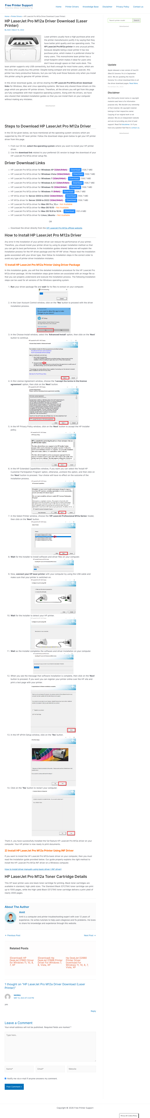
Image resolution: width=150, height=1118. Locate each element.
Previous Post (12, 935)
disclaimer (125, 124)
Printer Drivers (72, 7)
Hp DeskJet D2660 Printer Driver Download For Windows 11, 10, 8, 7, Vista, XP (77, 962)
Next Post (90, 935)
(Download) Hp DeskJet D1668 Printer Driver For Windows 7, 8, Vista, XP (50, 961)
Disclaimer (107, 7)
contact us (135, 128)
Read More (133, 83)
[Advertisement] (50, 115)
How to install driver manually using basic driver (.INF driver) (33, 869)
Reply (93, 1011)
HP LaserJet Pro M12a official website (64, 228)
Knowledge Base (91, 7)
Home (58, 7)
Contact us (138, 7)
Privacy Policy (122, 7)
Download (75, 170)
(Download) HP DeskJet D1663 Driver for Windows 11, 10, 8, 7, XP (22, 961)
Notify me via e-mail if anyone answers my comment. (32, 1078)
